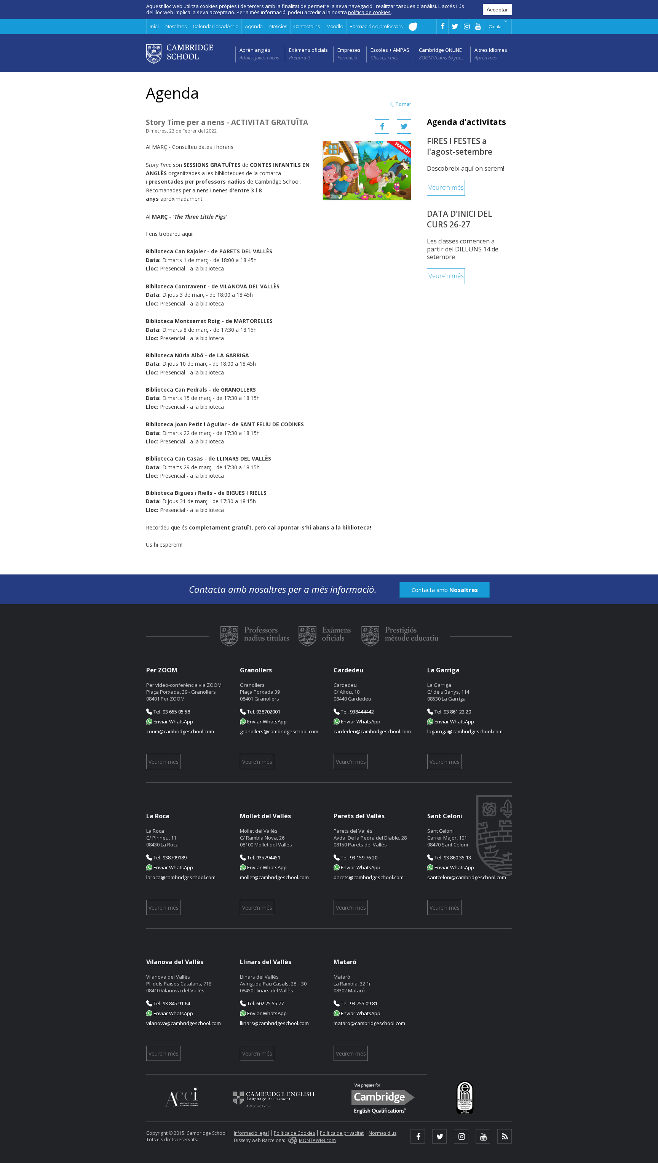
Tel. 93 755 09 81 (358, 1003)
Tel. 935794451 (263, 857)
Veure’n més (446, 188)
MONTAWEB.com (317, 1140)
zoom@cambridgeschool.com (180, 731)
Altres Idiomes (490, 49)
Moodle (334, 26)
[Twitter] (404, 126)
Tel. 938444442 (357, 711)
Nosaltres (176, 26)
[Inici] (179, 53)
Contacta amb (445, 589)
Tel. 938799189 (169, 857)
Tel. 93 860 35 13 (452, 857)
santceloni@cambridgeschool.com (466, 877)
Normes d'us (382, 1133)
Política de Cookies (294, 1133)
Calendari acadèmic (215, 26)
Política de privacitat (342, 1133)
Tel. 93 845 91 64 (171, 1003)
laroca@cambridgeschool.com (181, 877)
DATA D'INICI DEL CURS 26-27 (459, 219)
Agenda (254, 26)
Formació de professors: (377, 26)
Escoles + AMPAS (390, 49)
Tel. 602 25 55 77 (265, 1003)
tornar (403, 104)
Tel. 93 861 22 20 (452, 711)
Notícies (278, 26)
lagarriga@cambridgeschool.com (465, 731)
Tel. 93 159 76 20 (358, 857)
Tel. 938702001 (263, 711)
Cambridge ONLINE (440, 49)
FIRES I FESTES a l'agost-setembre (459, 146)
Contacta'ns (307, 26)
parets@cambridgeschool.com (369, 877)
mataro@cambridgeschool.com (369, 1023)
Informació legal (251, 1133)
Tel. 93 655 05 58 (171, 711)
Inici (154, 26)
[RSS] (504, 1136)
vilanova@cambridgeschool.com (183, 1023)
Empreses (349, 49)
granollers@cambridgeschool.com (279, 731)
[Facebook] (382, 126)
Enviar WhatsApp (172, 721)
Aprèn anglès (255, 49)
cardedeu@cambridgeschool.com (372, 731)
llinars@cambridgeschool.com (274, 1023)
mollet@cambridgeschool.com (274, 877)
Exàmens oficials (308, 49)
